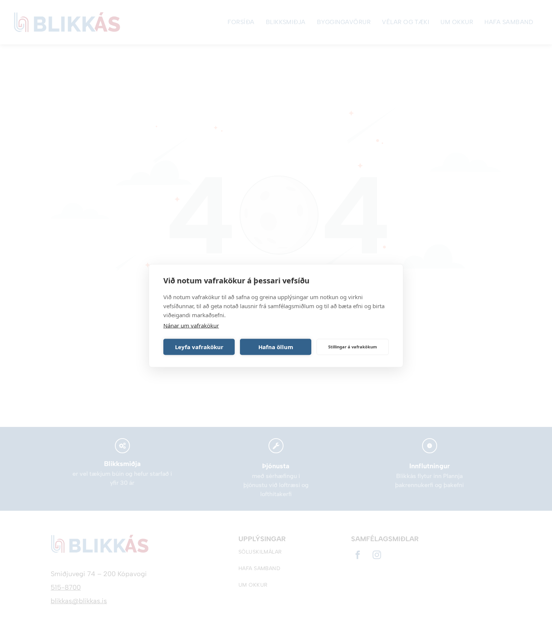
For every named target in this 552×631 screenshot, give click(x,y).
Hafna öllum (275, 347)
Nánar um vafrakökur (191, 325)
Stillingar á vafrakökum (352, 347)
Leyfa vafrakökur (199, 347)
